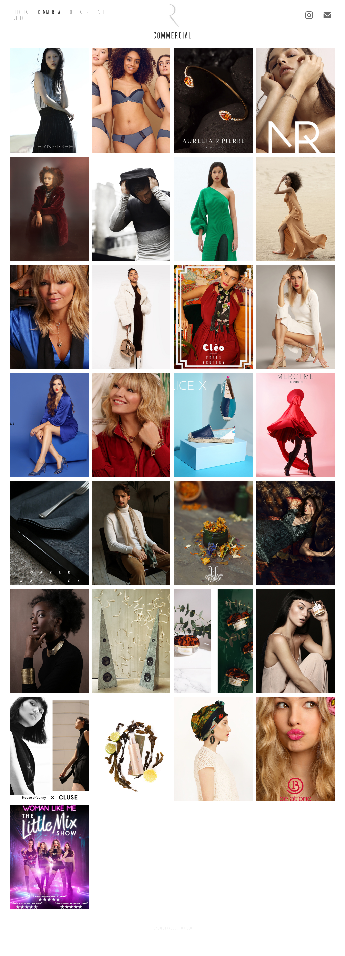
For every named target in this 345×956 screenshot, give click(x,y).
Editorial (20, 12)
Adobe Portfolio (181, 928)
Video (19, 18)
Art (101, 12)
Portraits (78, 12)
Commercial (50, 12)
